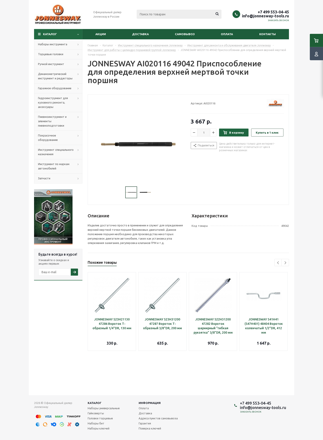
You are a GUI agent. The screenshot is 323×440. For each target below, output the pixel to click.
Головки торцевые (100, 418)
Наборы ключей (98, 428)
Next (285, 262)
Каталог (50, 34)
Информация (150, 402)
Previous (278, 262)
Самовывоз (185, 34)
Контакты (267, 34)
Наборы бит (96, 423)
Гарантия (145, 423)
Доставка (140, 34)
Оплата (227, 34)
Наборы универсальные (104, 408)
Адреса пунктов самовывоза (158, 418)
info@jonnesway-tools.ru (265, 16)
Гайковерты (96, 413)
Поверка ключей (150, 428)
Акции (100, 34)
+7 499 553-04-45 (273, 12)
